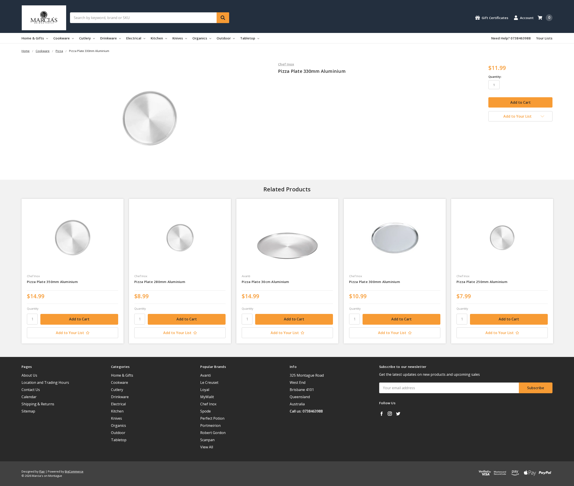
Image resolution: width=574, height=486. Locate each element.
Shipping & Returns (38, 404)
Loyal (204, 389)
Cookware (62, 38)
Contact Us (31, 389)
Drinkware (109, 38)
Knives (178, 38)
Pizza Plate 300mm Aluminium (374, 281)
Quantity (33, 309)
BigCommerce (74, 471)
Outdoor (224, 38)
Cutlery (85, 38)
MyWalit (207, 396)
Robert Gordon (213, 432)
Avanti (205, 375)
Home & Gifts (33, 38)
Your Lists (544, 38)
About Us (29, 375)
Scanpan (207, 439)
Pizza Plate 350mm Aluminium (52, 281)
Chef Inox (208, 404)
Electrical (134, 38)
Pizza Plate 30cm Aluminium (265, 281)
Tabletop (248, 38)
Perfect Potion (212, 418)
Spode (205, 411)
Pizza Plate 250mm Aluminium (482, 281)
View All (206, 447)
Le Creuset (209, 382)
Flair (42, 471)
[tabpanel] (72, 271)
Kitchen (157, 38)
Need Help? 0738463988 (511, 38)
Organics (200, 38)
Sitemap (28, 411)
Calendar (29, 396)
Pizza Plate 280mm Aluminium (159, 281)
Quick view (72, 238)
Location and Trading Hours (45, 382)
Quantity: (494, 77)
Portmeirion (210, 425)
